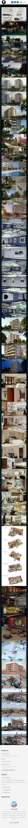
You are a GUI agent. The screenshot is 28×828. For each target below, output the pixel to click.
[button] (10, 825)
